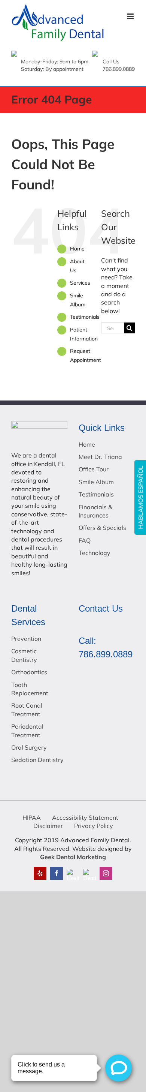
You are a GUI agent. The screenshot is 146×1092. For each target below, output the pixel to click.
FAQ (85, 540)
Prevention (26, 638)
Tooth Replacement (29, 689)
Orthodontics (29, 672)
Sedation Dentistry (37, 760)
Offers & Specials (102, 527)
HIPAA (31, 817)
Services (80, 282)
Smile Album (96, 482)
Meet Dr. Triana (100, 456)
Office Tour (94, 469)
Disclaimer (48, 826)
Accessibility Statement (85, 817)
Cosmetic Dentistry (24, 655)
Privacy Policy (93, 826)
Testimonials (85, 317)
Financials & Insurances (95, 511)
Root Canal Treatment (26, 709)
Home (77, 248)
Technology (94, 552)
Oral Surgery (29, 747)
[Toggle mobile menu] (131, 16)
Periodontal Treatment (27, 730)
